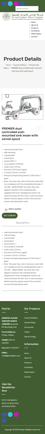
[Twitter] (10, 3)
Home (33, 22)
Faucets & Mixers (20, 65)
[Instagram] (16, 3)
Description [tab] (22, 222)
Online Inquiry (36, 34)
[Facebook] (4, 3)
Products (34, 28)
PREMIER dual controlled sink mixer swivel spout (41, 129)
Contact (34, 37)
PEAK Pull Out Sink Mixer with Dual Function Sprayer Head (37, 129)
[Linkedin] (22, 3)
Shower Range (30, 323)
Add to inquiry (10, 216)
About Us (34, 25)
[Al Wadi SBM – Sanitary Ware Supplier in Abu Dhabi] (22, 16)
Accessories (29, 327)
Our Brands (35, 31)
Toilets (27, 332)
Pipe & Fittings (30, 337)
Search (40, 8)
